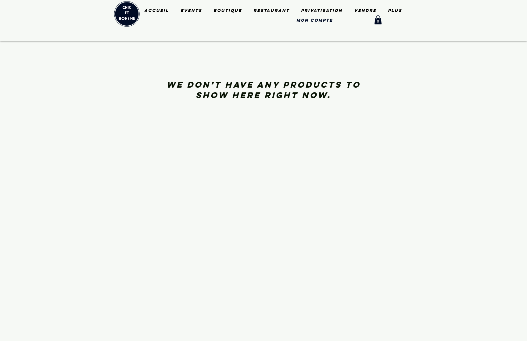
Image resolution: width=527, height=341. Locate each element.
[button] (378, 19)
